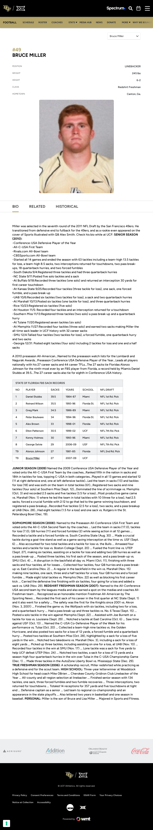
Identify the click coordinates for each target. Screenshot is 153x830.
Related (37, 206)
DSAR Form (90, 795)
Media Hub (86, 22)
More (125, 22)
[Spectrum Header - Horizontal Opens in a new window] (116, 8)
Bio (15, 206)
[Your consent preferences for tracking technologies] (6, 823)
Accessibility (44, 802)
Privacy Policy (19, 795)
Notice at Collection (22, 802)
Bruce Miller (33, 458)
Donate (112, 22)
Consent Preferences (42, 795)
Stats (71, 22)
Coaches (57, 22)
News (99, 22)
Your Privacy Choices (110, 795)
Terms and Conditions (68, 795)
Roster (42, 22)
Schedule (28, 22)
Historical (67, 206)
